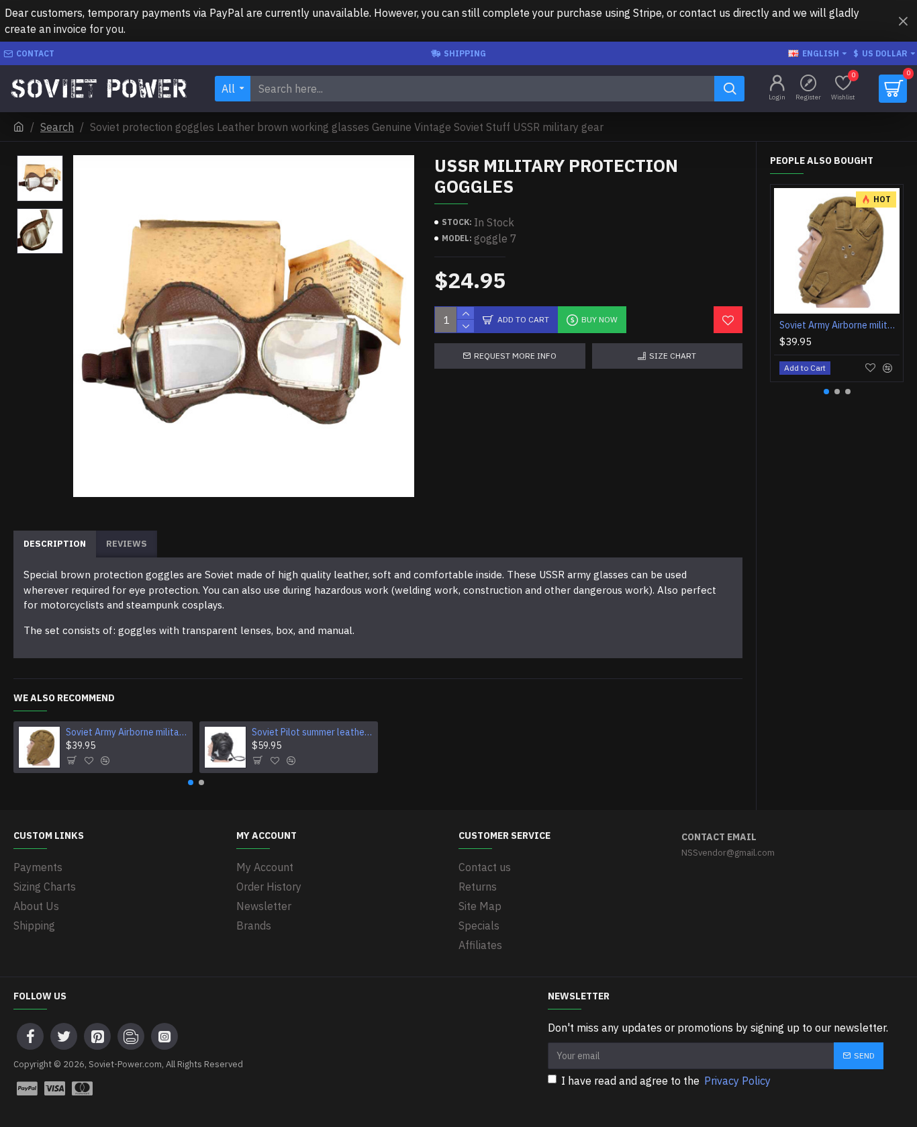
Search (57, 127)
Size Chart (672, 356)
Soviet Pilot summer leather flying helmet (312, 732)
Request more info (515, 356)
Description (54, 543)
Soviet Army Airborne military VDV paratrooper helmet (126, 732)
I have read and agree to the (666, 1080)
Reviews (126, 543)
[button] (190, 782)
